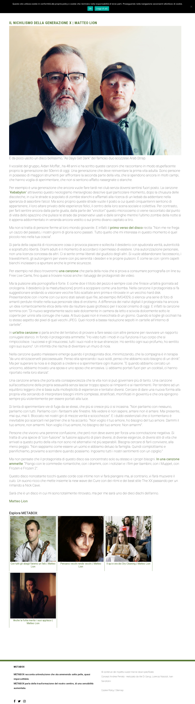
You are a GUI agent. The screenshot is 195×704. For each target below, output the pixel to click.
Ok (90, 8)
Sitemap (120, 690)
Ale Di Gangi (145, 676)
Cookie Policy (107, 690)
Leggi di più (102, 8)
